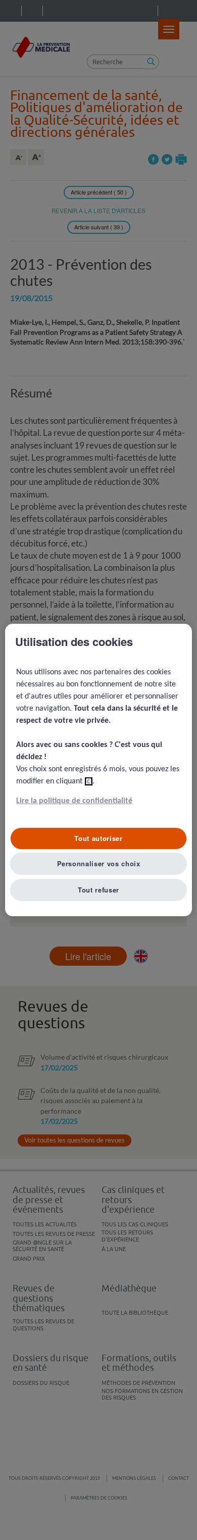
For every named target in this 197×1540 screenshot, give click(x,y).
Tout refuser (98, 890)
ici (88, 781)
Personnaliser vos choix (98, 863)
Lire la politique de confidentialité (74, 801)
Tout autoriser (98, 838)
